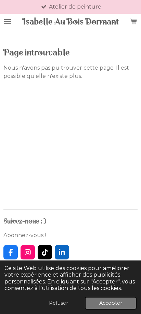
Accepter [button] (110, 303)
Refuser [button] (58, 303)
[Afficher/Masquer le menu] (7, 21)
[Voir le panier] (133, 21)
